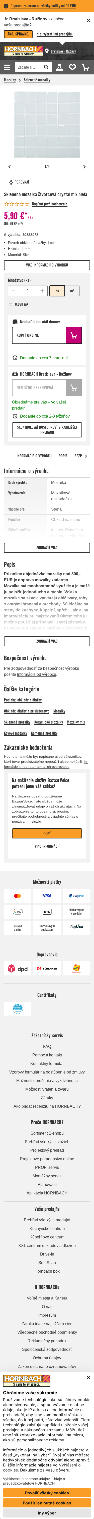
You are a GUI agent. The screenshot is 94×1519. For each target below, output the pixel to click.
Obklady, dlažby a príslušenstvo (26, 711)
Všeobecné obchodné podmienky (47, 1332)
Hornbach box (47, 1271)
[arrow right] (86, 456)
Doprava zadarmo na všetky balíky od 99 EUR (43, 6)
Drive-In (47, 1254)
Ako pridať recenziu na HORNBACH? (47, 1106)
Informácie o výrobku (34, 456)
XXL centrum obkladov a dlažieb (47, 1245)
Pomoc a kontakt (47, 1055)
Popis (63, 456)
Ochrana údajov (47, 1358)
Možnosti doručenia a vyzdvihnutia (47, 1081)
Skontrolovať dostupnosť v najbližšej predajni (47, 430)
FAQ (47, 1046)
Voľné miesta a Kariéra (47, 1298)
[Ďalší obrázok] (84, 166)
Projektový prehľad (47, 1150)
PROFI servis (47, 1167)
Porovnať (22, 182)
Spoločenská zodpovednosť (47, 1349)
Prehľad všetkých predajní (47, 1220)
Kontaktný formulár (47, 1063)
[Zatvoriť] (88, 20)
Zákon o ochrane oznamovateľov (47, 1366)
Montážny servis (47, 1176)
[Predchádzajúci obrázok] (9, 166)
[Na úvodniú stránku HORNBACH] (23, 51)
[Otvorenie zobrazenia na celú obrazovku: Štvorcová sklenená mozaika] (47, 125)
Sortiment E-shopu (47, 1133)
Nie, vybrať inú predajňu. (55, 34)
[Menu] (8, 67)
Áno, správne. (18, 34)
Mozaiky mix (76, 722)
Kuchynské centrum (47, 1228)
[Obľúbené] (71, 67)
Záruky (47, 1098)
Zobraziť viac (47, 547)
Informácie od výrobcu (36, 674)
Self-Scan (47, 1263)
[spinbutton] (28, 291)
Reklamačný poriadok (47, 1341)
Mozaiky (10, 79)
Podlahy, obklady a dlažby (23, 700)
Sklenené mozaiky (37, 79)
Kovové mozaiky (15, 733)
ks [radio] (57, 290)
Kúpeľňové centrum (47, 1237)
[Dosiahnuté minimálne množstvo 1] (13, 291)
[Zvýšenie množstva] (42, 291)
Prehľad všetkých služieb (47, 1142)
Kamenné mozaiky (44, 733)
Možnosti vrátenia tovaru (47, 1089)
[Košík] (84, 67)
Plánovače (47, 1184)
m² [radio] (72, 290)
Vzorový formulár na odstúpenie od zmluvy (47, 1072)
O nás (47, 1307)
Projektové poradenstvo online (47, 1159)
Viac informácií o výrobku (47, 265)
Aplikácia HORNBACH (47, 1193)
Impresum (47, 1315)
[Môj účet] (59, 67)
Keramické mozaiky (48, 722)
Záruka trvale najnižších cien (47, 1324)
